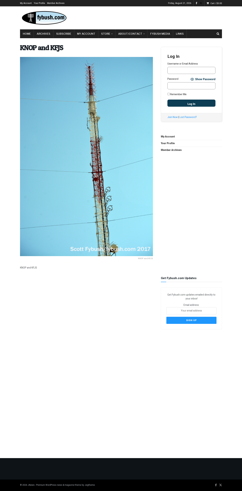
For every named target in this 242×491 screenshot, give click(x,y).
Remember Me (178, 94)
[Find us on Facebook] (196, 3)
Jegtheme (90, 485)
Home (27, 33)
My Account (26, 3)
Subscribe (63, 33)
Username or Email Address (182, 64)
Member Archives (55, 3)
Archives (43, 33)
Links (180, 33)
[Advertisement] (157, 17)
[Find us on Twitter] (201, 3)
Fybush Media (160, 33)
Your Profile (39, 3)
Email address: (191, 305)
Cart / (216, 3)
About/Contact (130, 33)
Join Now (172, 117)
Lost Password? (188, 117)
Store (105, 33)
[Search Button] (218, 33)
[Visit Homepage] (44, 18)
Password (172, 79)
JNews (31, 485)
